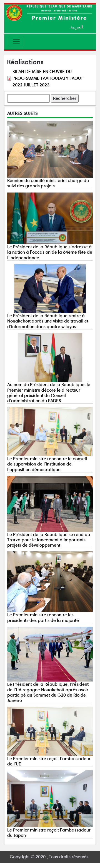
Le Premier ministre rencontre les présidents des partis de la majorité (43, 617)
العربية (77, 27)
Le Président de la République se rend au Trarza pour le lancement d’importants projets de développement (48, 540)
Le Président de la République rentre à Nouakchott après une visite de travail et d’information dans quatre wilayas (47, 321)
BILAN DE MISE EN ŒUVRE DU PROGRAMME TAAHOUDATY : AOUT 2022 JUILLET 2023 (47, 78)
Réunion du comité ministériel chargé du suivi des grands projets (48, 183)
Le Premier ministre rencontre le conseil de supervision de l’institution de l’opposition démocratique (47, 464)
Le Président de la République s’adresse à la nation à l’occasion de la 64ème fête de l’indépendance (49, 252)
